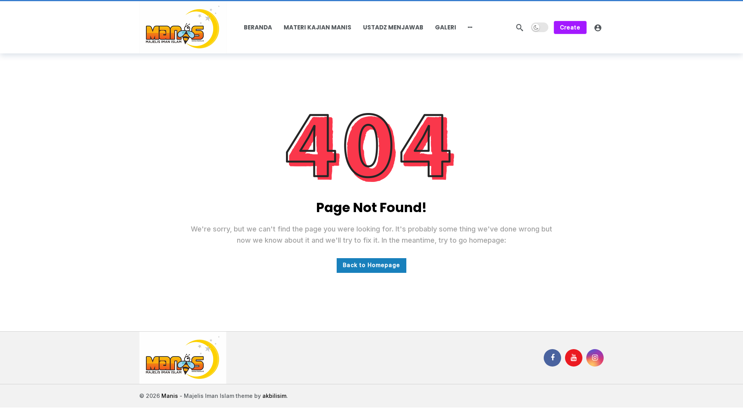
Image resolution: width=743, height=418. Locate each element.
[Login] (598, 27)
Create (570, 27)
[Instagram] (595, 358)
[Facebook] (552, 358)
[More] (470, 27)
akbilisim (274, 395)
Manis (169, 395)
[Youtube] (573, 358)
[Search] (520, 27)
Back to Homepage (371, 265)
